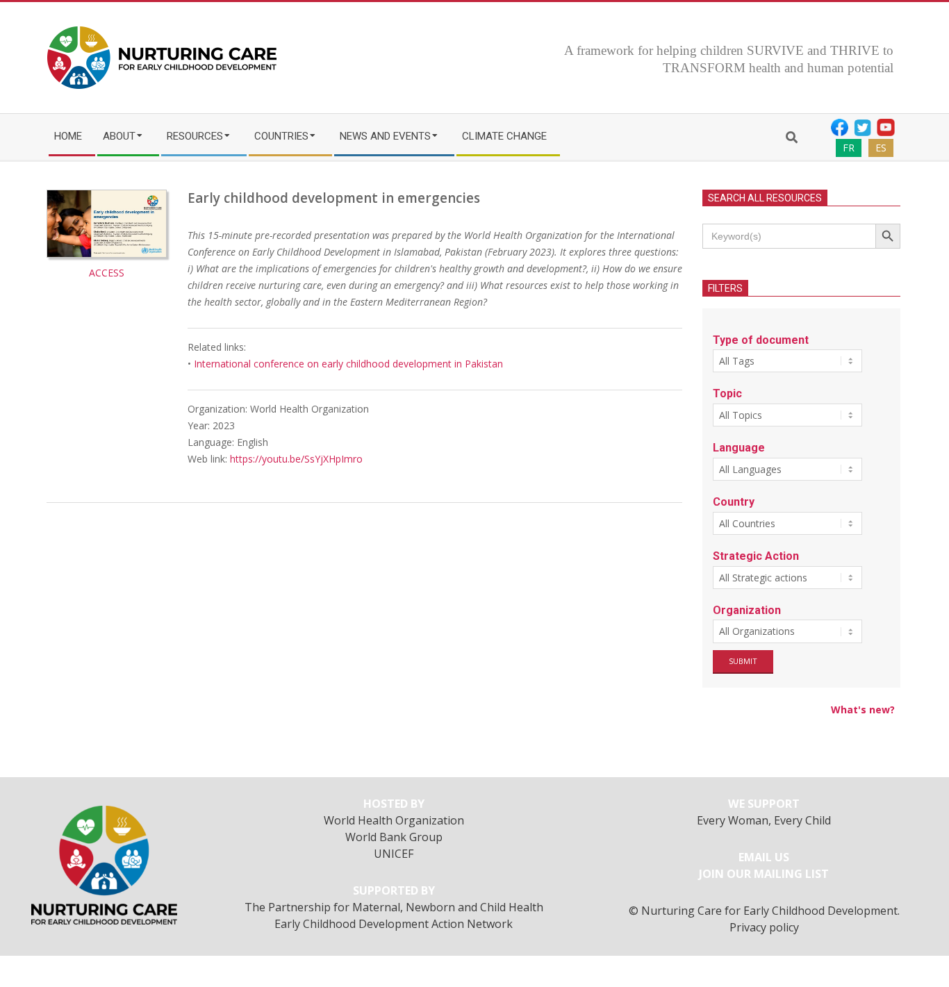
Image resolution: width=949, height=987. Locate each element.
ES (880, 147)
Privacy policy (764, 927)
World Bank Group (394, 837)
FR (849, 147)
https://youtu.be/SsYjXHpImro (296, 458)
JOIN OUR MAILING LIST (764, 873)
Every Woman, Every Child (764, 820)
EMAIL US (763, 857)
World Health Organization (394, 820)
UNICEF (394, 853)
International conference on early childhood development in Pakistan (348, 363)
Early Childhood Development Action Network (393, 923)
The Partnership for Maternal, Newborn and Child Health (394, 907)
